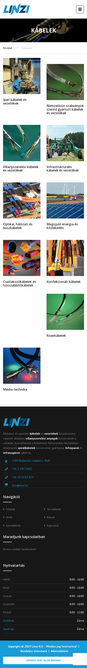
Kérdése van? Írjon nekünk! (43, 660)
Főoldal (7, 48)
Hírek (9, 517)
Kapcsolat (52, 525)
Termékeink (54, 509)
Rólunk (51, 517)
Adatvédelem (59, 651)
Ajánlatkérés (13, 525)
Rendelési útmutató (33, 651)
